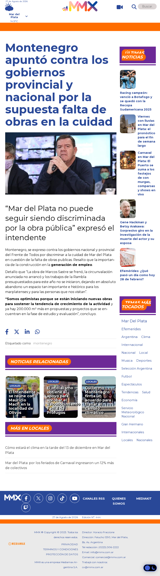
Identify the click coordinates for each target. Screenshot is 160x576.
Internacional (132, 345)
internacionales (132, 432)
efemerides (131, 329)
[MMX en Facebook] (26, 499)
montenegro (42, 343)
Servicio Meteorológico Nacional (132, 412)
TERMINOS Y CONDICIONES (60, 549)
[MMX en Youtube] (75, 499)
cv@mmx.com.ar (92, 567)
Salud (146, 392)
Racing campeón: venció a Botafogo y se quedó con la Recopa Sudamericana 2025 (136, 101)
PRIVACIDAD (69, 544)
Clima (145, 337)
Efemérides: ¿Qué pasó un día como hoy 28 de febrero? (137, 275)
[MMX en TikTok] (62, 498)
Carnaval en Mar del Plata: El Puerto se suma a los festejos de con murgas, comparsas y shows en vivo (146, 173)
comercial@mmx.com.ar (111, 557)
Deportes (143, 360)
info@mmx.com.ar (102, 552)
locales (127, 440)
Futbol (126, 376)
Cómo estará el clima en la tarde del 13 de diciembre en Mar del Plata (57, 450)
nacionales (144, 440)
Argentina (129, 337)
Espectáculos (131, 384)
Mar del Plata (134, 321)
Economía (129, 400)
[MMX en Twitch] (25, 508)
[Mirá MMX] (118, 7)
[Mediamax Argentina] (16, 544)
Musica (126, 360)
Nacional (128, 353)
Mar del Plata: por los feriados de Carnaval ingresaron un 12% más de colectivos (59, 465)
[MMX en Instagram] (50, 499)
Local (143, 353)
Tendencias (129, 392)
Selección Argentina (136, 368)
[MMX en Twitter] (38, 498)
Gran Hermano (132, 424)
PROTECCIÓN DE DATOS (62, 554)
